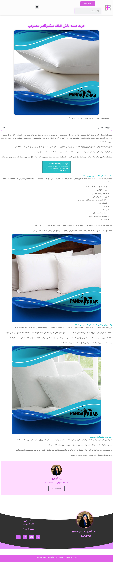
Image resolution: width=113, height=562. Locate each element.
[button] (37, 7)
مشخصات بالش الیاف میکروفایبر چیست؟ (58, 166)
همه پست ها (56, 488)
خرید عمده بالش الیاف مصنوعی (60, 171)
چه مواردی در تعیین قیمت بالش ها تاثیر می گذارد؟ (56, 168)
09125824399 (85, 536)
